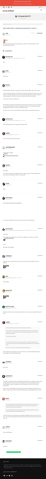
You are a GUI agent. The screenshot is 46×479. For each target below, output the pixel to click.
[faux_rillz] (4, 198)
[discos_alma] (4, 307)
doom (8, 85)
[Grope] (4, 165)
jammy (8, 133)
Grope (8, 165)
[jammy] (4, 133)
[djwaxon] (4, 441)
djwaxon (9, 441)
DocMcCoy (9, 57)
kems (7, 398)
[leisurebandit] (4, 147)
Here (30, 3)
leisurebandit (10, 147)
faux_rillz (9, 198)
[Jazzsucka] (4, 376)
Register (13, 452)
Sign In (41, 7)
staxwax (8, 362)
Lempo (8, 427)
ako (7, 276)
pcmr (7, 183)
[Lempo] (4, 427)
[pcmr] (4, 184)
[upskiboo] (4, 256)
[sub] (4, 34)
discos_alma (10, 306)
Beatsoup (9, 290)
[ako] (4, 276)
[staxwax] (4, 362)
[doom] (4, 85)
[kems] (4, 399)
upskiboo (9, 256)
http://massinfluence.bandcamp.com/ (11, 43)
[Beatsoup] (4, 291)
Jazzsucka (9, 376)
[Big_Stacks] (4, 229)
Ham (7, 71)
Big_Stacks (9, 229)
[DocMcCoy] (4, 57)
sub (7, 33)
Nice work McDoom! (7, 432)
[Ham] (4, 71)
